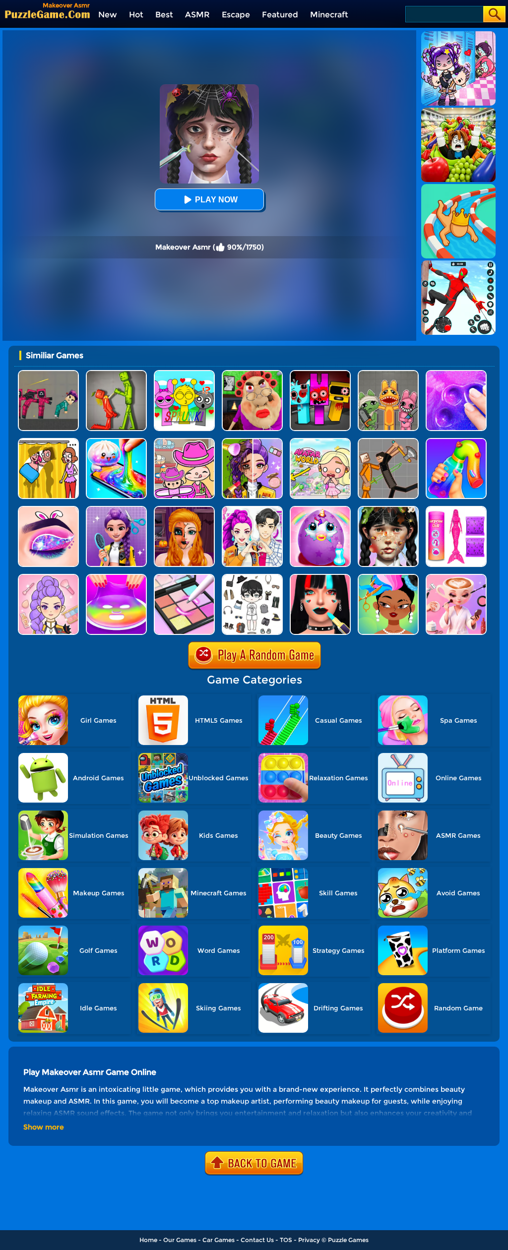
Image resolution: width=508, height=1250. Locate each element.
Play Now (216, 199)
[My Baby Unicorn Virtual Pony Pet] (320, 509)
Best (164, 14)
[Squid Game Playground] (48, 373)
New (107, 14)
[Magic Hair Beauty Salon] (116, 509)
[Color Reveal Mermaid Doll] (456, 509)
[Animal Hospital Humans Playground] (388, 373)
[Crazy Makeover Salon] (388, 509)
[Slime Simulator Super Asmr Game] (456, 373)
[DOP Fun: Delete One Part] (48, 441)
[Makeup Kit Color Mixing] (184, 577)
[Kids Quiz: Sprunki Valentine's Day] (184, 373)
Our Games (179, 1240)
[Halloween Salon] (184, 509)
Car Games (218, 1240)
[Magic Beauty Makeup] (252, 441)
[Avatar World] (184, 441)
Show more (43, 1127)
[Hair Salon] (388, 577)
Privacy (309, 1240)
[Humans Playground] (388, 441)
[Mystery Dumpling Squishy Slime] (116, 441)
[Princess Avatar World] (320, 441)
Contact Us (257, 1240)
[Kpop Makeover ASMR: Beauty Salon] (48, 577)
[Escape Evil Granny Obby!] (252, 373)
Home (148, 1240)
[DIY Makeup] (116, 577)
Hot (136, 14)
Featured (280, 14)
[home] (47, 14)
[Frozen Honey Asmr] (456, 441)
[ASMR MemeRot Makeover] (456, 577)
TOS (286, 1240)
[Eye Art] (48, 509)
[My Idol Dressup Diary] (252, 577)
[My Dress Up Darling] (252, 509)
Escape (236, 14)
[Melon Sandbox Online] (116, 373)
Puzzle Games (348, 1240)
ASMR (197, 14)
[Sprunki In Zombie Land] (320, 373)
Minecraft (329, 14)
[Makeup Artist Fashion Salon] (320, 577)
